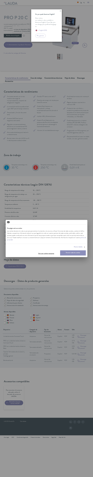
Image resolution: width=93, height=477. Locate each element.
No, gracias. (40, 36)
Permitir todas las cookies (73, 253)
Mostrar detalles (78, 247)
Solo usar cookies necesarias (46, 253)
